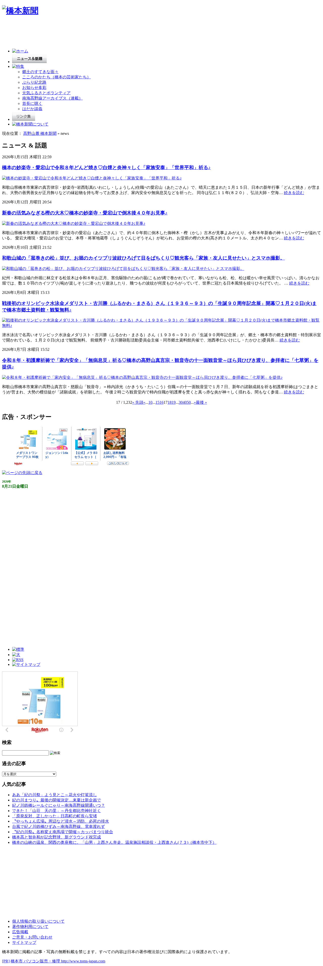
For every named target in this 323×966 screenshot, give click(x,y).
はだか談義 (32, 109)
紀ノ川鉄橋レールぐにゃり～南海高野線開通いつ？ (58, 805)
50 (189, 402)
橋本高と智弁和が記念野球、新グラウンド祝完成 (56, 837)
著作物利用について (30, 926)
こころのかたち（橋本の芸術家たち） (56, 77)
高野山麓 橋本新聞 (40, 133)
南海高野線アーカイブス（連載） (52, 98)
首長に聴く (32, 103)
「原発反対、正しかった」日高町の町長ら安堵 (54, 816)
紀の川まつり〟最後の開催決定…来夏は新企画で (56, 800)
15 (157, 402)
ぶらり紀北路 (34, 82)
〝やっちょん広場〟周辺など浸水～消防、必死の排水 (60, 821)
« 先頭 (137, 402)
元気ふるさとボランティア (46, 93)
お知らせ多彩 (34, 87)
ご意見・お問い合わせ (32, 937)
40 (185, 402)
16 (161, 402)
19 (174, 402)
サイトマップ (24, 942)
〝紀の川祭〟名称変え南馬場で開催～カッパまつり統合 (62, 832)
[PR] (6, 961)
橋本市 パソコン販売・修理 (36, 961)
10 (150, 402)
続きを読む (294, 193)
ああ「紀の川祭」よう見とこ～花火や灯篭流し (54, 795)
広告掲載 (20, 932)
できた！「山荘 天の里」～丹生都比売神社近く (56, 810)
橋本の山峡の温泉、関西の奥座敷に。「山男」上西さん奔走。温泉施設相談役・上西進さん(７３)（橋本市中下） (114, 842)
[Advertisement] (94, 33)
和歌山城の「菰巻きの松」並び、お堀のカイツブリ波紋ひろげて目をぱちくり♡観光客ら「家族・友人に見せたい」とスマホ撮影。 (143, 258)
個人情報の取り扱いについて (38, 921)
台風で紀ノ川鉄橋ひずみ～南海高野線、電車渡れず (58, 826)
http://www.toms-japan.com (83, 961)
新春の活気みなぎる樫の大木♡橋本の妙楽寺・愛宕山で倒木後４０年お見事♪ (85, 212)
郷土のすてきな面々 (40, 72)
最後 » (201, 402)
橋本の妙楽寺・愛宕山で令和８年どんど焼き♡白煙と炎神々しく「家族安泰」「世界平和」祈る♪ (106, 167)
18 (170, 402)
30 (181, 402)
